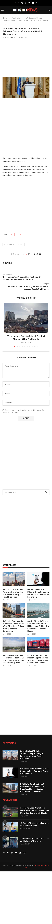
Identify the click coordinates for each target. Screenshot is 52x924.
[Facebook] (15, 3)
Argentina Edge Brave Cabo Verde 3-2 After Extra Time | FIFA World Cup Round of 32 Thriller (34, 810)
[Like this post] (29, 254)
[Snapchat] (24, 853)
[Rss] (36, 3)
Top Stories (16, 18)
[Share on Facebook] (31, 254)
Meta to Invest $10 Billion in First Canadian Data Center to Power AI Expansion (38, 593)
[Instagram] (22, 3)
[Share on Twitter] (34, 254)
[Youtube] (29, 3)
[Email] (33, 3)
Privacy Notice (38, 866)
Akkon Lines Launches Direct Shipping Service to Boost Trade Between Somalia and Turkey (38, 659)
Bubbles (12, 37)
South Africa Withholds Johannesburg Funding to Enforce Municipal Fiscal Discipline (13, 593)
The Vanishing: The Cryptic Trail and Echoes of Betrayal (34, 840)
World (14, 25)
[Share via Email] (40, 254)
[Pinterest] (25, 3)
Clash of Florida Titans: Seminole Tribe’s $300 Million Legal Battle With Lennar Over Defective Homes (38, 626)
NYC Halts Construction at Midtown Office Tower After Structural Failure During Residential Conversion (13, 626)
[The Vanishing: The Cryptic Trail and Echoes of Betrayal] (10, 842)
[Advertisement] (26, 57)
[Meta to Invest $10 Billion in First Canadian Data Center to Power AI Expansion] (38, 579)
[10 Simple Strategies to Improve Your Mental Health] (10, 827)
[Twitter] (18, 3)
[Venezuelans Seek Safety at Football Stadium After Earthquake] (26, 318)
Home (5, 18)
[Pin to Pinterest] (37, 254)
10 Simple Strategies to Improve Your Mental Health (34, 824)
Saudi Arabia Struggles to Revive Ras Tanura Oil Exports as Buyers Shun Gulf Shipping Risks (13, 659)
